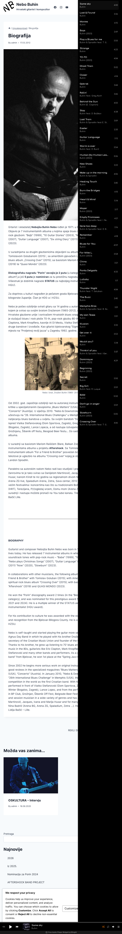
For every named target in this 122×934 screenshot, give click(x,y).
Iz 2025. (12, 866)
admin (14, 42)
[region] (100, 214)
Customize (71, 908)
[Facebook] (55, 7)
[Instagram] (61, 7)
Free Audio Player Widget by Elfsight (62, 932)
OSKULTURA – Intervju (24, 800)
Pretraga (9, 833)
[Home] (9, 28)
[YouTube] (66, 7)
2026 (10, 858)
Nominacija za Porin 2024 (22, 874)
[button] (10, 926)
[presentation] (31, 775)
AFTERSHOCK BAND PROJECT (25, 882)
